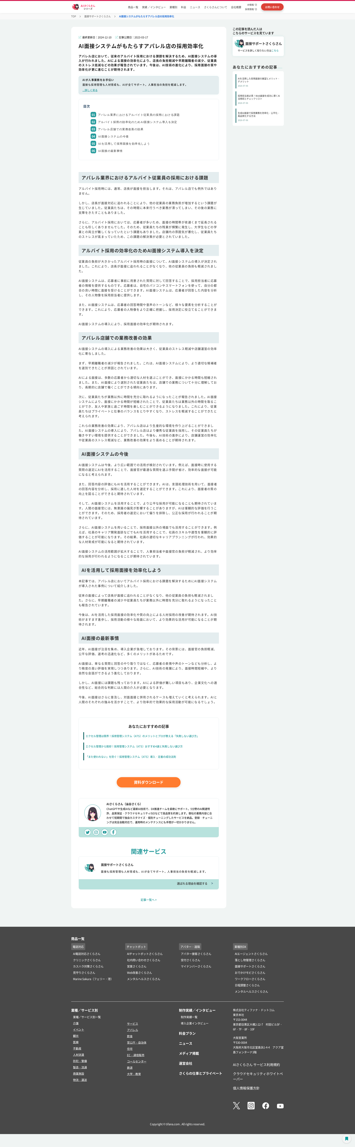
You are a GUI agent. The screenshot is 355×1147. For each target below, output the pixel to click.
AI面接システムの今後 (113, 136)
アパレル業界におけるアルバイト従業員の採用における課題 (139, 114)
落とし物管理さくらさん (250, 960)
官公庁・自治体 (136, 1042)
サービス (132, 1023)
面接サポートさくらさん (97, 16)
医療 (76, 1042)
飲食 (130, 1036)
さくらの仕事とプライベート (200, 1073)
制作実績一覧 (189, 1017)
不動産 (77, 1048)
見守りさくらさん (84, 972)
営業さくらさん (136, 966)
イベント (78, 1029)
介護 (76, 1023)
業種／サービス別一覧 (87, 1017)
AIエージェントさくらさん (251, 954)
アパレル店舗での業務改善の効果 (120, 129)
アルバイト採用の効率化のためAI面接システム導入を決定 (137, 122)
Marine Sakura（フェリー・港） (93, 979)
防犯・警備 (80, 1061)
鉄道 (130, 1068)
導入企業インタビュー (195, 1023)
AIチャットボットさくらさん (145, 954)
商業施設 (78, 1073)
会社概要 (236, 7)
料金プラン (187, 1033)
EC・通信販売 (135, 1055)
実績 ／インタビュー (154, 7)
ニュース (195, 7)
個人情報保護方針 (246, 1088)
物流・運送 (80, 1080)
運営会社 (185, 1063)
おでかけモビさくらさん (250, 972)
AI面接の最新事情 (110, 150)
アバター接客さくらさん (196, 954)
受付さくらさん (190, 960)
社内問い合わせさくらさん (143, 960)
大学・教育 (134, 1074)
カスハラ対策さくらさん (88, 966)
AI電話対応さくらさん (86, 954)
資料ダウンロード (148, 782)
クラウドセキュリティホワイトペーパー (258, 1076)
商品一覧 (133, 7)
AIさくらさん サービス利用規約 (256, 1064)
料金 (183, 7)
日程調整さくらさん (247, 985)
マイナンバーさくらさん (196, 966)
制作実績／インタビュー (197, 1010)
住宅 (130, 1049)
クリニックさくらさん (87, 960)
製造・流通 (80, 1067)
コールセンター (136, 1061)
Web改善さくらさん (139, 972)
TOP (73, 16)
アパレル (132, 1030)
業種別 (173, 7)
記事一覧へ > (149, 900)
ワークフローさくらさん (250, 979)
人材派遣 (78, 1055)
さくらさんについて (215, 7)
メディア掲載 (189, 1053)
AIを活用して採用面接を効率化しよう (124, 143)
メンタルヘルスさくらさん (143, 979)
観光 (76, 1036)
